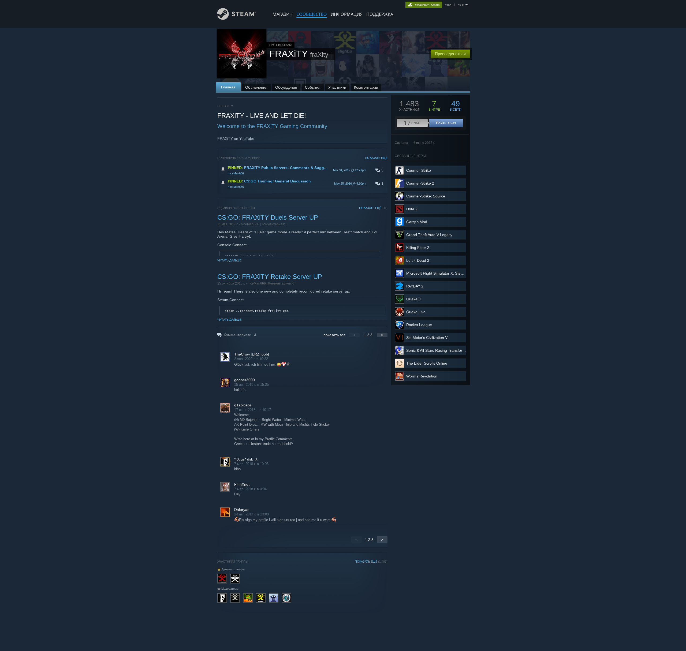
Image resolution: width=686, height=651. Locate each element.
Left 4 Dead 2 (417, 260)
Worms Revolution (421, 376)
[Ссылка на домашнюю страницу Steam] (236, 18)
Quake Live (416, 312)
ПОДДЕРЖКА (379, 14)
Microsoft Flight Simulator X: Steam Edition (442, 273)
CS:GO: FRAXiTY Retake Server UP (269, 276)
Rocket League (419, 325)
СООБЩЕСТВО (311, 14)
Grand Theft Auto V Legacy (429, 235)
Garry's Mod (416, 222)
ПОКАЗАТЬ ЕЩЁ (376, 157)
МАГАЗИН (283, 14)
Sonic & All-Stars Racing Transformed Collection (446, 350)
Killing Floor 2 (417, 247)
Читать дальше (229, 260)
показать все (334, 335)
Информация (347, 14)
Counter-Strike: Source (425, 196)
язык (461, 5)
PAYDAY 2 (414, 286)
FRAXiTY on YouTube (235, 138)
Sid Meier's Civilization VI (427, 337)
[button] (302, 170)
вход (448, 5)
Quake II (413, 299)
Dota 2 (411, 209)
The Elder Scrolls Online (426, 363)
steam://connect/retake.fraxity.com (257, 311)
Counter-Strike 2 (420, 183)
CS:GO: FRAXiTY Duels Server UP (267, 217)
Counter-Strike (418, 170)
